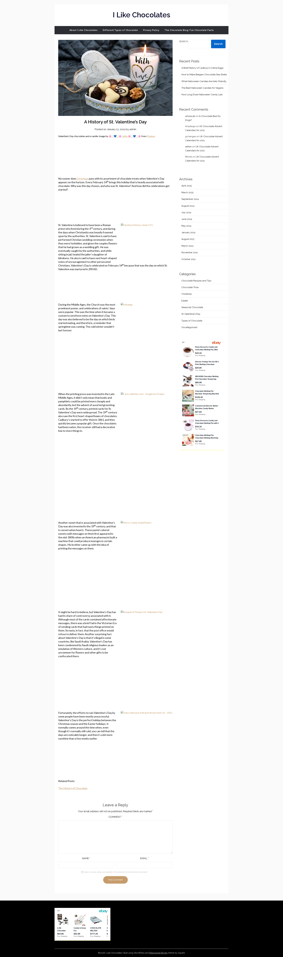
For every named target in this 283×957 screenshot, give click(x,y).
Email (144, 858)
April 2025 (186, 185)
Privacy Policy (151, 30)
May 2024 (186, 226)
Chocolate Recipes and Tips (196, 280)
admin (132, 129)
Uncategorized (189, 327)
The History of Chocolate (72, 788)
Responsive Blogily (158, 953)
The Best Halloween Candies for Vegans (202, 88)
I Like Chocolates (141, 15)
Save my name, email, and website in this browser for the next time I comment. (116, 872)
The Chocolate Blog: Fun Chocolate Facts (189, 30)
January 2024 (188, 232)
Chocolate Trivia (190, 287)
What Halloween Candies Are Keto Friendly (203, 81)
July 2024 (186, 212)
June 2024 (186, 219)
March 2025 (187, 192)
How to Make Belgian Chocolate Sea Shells (204, 74)
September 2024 (190, 199)
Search (183, 41)
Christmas (82, 178)
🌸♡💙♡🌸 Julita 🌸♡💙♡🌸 (125, 136)
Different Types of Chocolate (120, 30)
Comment (115, 817)
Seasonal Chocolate (192, 307)
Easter (184, 300)
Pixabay (151, 136)
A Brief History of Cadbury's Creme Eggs (202, 68)
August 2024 (187, 206)
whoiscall (190, 116)
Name (86, 858)
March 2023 (187, 246)
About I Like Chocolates (83, 30)
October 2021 (188, 259)
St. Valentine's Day (190, 314)
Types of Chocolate (191, 320)
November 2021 (189, 252)
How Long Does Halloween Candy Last (201, 94)
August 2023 (187, 239)
